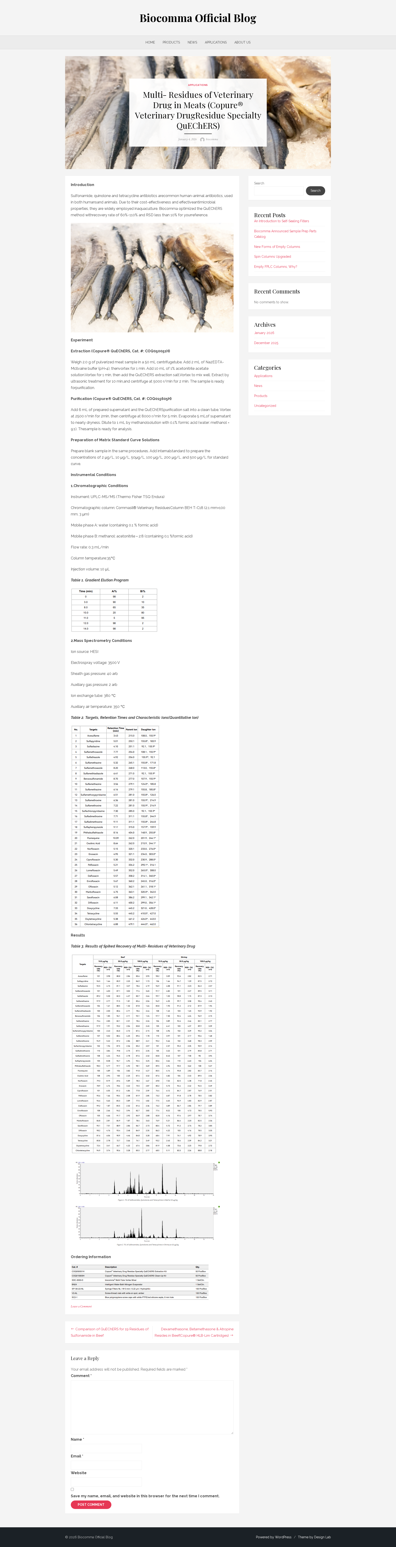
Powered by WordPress (274, 1537)
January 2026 (264, 333)
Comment (81, 1376)
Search (259, 183)
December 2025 (266, 343)
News (192, 42)
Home (150, 42)
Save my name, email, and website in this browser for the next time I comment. (145, 1496)
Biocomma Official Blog (198, 18)
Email (77, 1456)
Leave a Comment (81, 1306)
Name (77, 1439)
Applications (216, 42)
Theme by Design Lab (314, 1537)
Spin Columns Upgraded (272, 256)
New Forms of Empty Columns (277, 247)
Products (171, 42)
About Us (242, 42)
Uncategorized (265, 406)
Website (79, 1473)
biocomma (212, 139)
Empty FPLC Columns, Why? (275, 266)
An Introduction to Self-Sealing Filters (281, 221)
